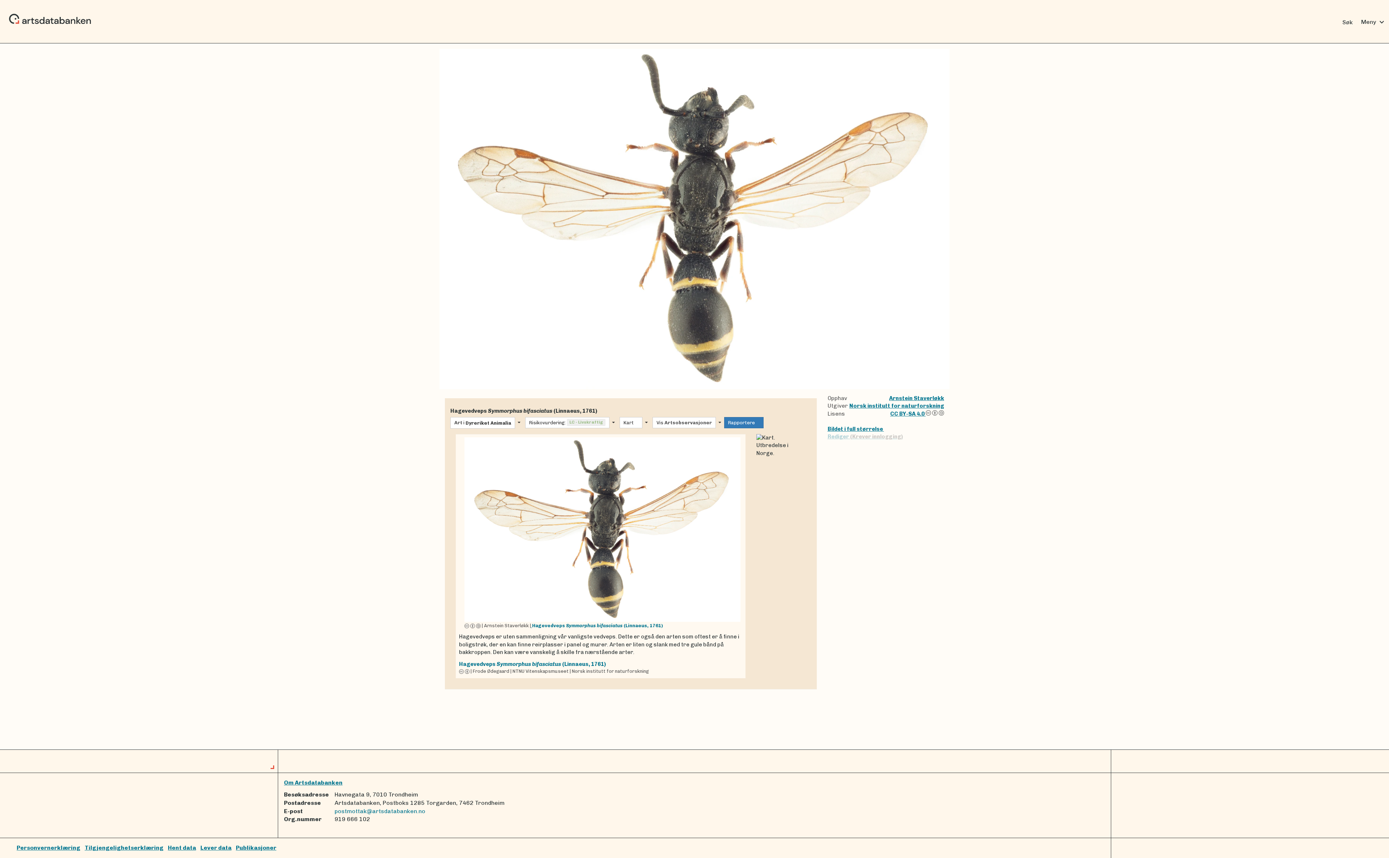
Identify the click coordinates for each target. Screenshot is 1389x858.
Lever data (216, 847)
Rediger (865, 436)
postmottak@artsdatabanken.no (380, 811)
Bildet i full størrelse (856, 429)
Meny (1373, 22)
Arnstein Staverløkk (916, 398)
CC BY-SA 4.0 (908, 414)
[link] (601, 556)
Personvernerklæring (48, 847)
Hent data (182, 847)
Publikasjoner (256, 847)
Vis (684, 422)
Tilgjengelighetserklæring (124, 847)
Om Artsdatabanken (313, 782)
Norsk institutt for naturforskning (896, 406)
